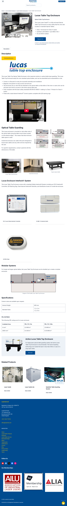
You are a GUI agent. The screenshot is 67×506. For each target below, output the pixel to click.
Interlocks (4, 435)
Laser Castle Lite (8, 387)
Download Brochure (8, 58)
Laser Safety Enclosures (44, 42)
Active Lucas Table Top (52, 387)
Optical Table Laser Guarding (54, 42)
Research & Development (41, 44)
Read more (7, 390)
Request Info (40, 39)
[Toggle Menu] (3, 1)
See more (30, 352)
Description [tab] (6, 49)
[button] (30, 14)
